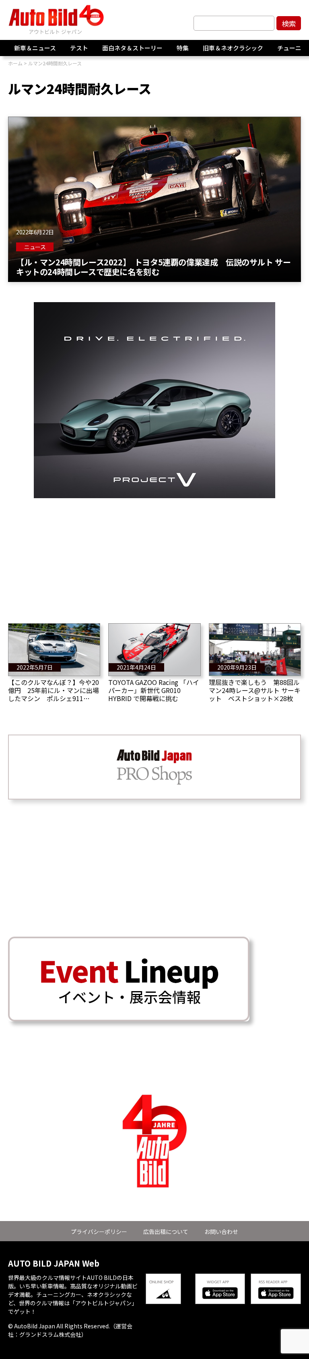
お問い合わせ (221, 1231)
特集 (183, 48)
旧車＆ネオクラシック (233, 48)
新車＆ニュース (35, 48)
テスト (79, 48)
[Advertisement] (154, 554)
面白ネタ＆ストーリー (132, 48)
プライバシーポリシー (99, 1231)
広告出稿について (165, 1231)
